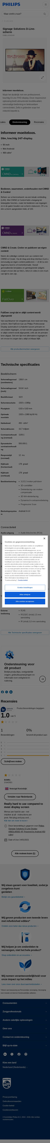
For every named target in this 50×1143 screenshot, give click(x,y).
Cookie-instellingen (25, 587)
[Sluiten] (44, 538)
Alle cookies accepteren (25, 601)
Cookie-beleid (23, 580)
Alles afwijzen (25, 594)
